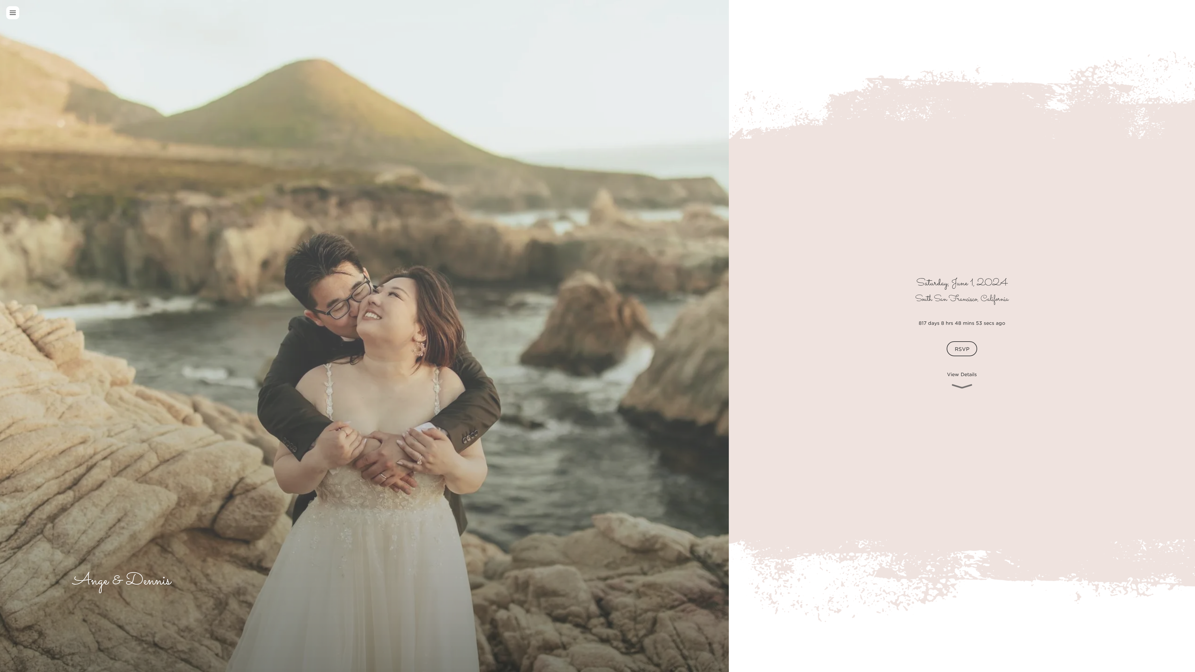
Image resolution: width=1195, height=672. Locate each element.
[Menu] (12, 12)
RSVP (962, 349)
